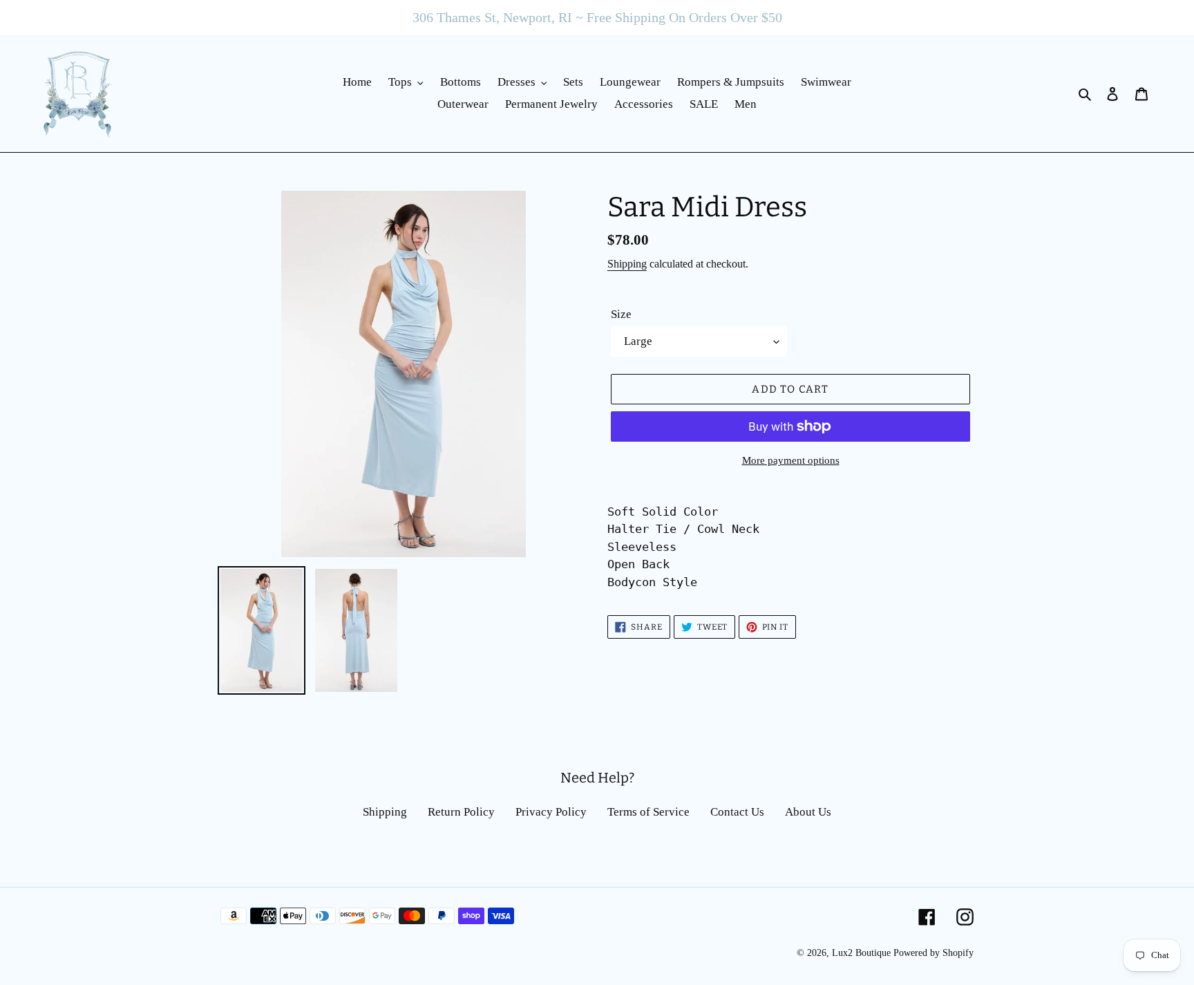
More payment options (791, 460)
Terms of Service (648, 811)
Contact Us (737, 811)
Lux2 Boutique (861, 953)
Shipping (627, 264)
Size (621, 314)
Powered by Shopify (933, 953)
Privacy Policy (551, 811)
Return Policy (461, 811)
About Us (808, 811)
